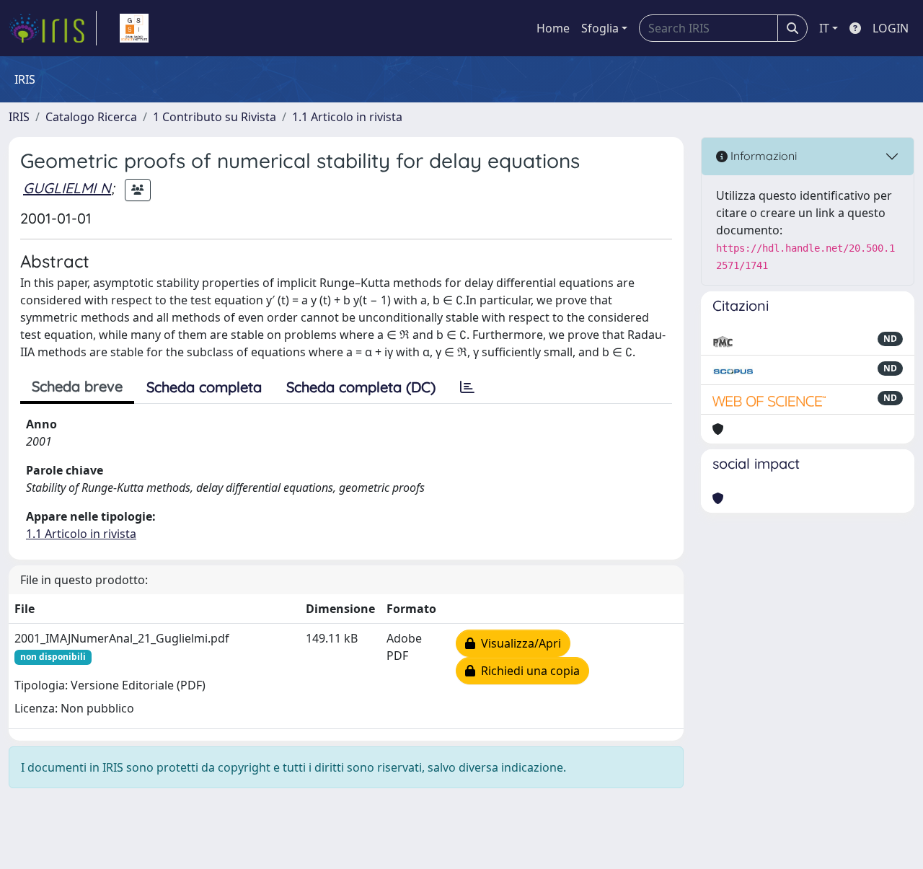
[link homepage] (53, 28)
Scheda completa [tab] (204, 387)
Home (553, 28)
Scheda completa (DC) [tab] (361, 387)
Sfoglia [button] (600, 28)
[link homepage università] (134, 28)
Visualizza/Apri (518, 643)
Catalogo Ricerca (91, 117)
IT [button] (824, 28)
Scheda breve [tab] (77, 386)
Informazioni (762, 156)
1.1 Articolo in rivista (347, 117)
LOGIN (891, 28)
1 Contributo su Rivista (214, 117)
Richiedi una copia (527, 671)
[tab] (467, 387)
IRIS (19, 117)
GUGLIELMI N (67, 188)
